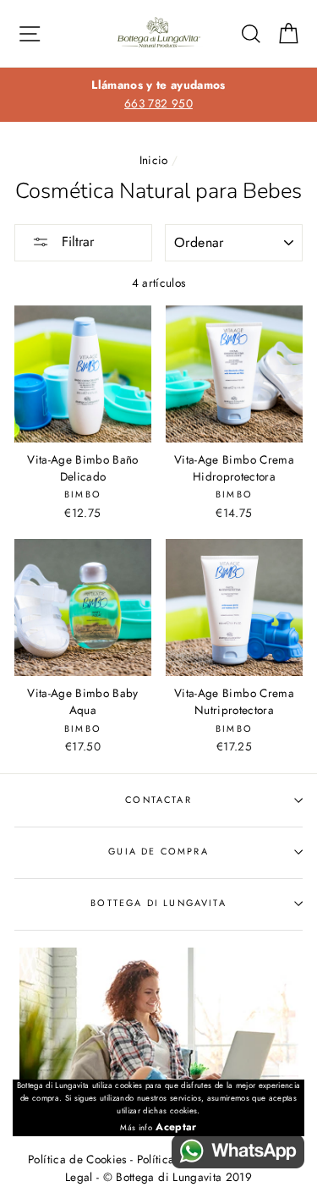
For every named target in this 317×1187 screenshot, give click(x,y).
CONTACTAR (158, 799)
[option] (158, 94)
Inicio (153, 159)
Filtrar (75, 241)
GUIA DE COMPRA (158, 851)
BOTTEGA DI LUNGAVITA (158, 902)
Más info (136, 1128)
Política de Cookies (77, 1159)
